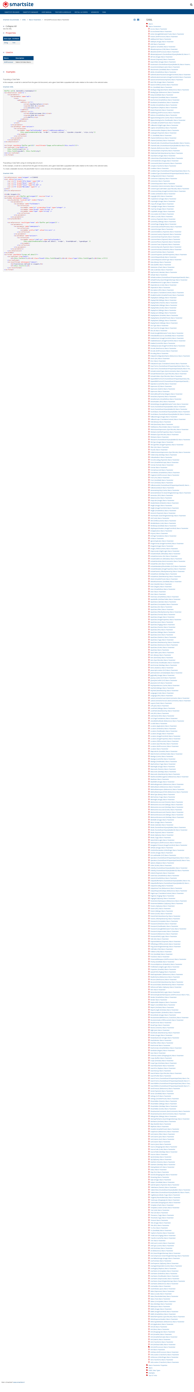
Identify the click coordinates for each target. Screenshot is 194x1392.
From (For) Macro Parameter (160, 478)
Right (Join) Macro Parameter (160, 1030)
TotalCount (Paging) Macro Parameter (163, 1235)
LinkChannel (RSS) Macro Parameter (162, 716)
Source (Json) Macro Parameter (160, 1144)
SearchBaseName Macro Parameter (162, 1066)
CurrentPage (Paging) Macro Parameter (163, 224)
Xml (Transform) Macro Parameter (161, 1342)
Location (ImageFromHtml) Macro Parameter (165, 736)
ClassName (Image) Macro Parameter (162, 156)
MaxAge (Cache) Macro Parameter (161, 756)
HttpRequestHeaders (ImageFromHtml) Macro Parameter (169, 528)
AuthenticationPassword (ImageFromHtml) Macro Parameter (170, 75)
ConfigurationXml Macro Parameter (162, 176)
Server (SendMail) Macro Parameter (162, 1094)
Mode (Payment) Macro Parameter (161, 832)
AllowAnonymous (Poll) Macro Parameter (164, 49)
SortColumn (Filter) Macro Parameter (162, 1134)
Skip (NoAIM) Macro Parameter (160, 1124)
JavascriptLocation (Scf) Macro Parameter (164, 670)
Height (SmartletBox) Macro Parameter (163, 511)
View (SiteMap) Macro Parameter (161, 1304)
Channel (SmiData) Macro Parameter (162, 140)
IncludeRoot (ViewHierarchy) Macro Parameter (165, 576)
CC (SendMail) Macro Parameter (161, 135)
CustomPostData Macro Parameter (162, 252)
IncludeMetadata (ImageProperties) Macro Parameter (168, 569)
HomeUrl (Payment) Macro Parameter (163, 513)
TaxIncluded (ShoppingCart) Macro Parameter (165, 1203)
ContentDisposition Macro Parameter (162, 184)
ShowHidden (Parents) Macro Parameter (163, 1101)
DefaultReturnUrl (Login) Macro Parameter (164, 282)
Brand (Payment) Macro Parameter (162, 110)
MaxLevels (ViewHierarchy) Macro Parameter (165, 774)
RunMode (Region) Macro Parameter (162, 1050)
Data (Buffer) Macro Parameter (160, 265)
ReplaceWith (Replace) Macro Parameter (163, 1002)
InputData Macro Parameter (159, 650)
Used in (9, 52)
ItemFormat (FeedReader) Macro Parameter (165, 663)
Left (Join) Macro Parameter (159, 706)
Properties (11, 33)
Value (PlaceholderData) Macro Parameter (164, 1296)
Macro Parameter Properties (158, 1365)
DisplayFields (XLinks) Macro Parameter (163, 308)
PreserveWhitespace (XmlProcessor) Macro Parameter (168, 959)
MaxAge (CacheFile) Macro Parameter (162, 759)
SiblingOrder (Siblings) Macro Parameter (163, 1116)
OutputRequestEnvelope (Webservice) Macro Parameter (168, 891)
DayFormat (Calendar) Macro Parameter (163, 272)
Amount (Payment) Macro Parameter (162, 59)
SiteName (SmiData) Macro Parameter (163, 1121)
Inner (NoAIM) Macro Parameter (161, 584)
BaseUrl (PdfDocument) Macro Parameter (164, 85)
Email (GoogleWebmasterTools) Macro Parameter (166, 333)
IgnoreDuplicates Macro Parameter (162, 541)
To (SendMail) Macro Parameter (161, 1230)
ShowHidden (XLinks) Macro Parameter (163, 1109)
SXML (104, 12)
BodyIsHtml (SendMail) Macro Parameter (163, 97)
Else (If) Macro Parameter (158, 331)
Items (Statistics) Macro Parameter (161, 668)
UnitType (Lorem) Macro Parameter (162, 1246)
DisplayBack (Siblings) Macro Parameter (163, 298)
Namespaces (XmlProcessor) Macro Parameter (165, 843)
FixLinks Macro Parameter (159, 450)
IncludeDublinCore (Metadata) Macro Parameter (166, 559)
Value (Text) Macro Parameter (160, 1299)
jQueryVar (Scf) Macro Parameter (161, 683)
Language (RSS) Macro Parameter (161, 696)
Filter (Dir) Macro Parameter (159, 447)
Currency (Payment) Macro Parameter (162, 219)
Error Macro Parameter (158, 361)
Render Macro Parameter (158, 1000)
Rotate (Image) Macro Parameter (161, 1035)
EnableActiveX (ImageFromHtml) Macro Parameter (167, 338)
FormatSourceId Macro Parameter (161, 470)
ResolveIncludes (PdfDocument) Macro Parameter (166, 1020)
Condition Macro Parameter (159, 168)
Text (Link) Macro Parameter (159, 1210)
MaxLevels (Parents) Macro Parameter (163, 769)
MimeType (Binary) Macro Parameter (162, 794)
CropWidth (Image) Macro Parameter (162, 211)
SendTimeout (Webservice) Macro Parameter (165, 1088)
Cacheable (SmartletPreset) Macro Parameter (165, 123)
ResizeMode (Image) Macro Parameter (163, 1015)
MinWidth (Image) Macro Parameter (162, 820)
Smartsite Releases (12, 12)
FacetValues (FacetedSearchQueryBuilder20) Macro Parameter (170, 414)
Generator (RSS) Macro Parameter (161, 495)
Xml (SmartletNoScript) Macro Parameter (163, 1337)
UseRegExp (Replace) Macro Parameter (163, 1268)
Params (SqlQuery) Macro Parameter (162, 906)
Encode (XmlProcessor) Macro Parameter (164, 351)
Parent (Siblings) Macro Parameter (161, 911)
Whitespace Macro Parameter (160, 1306)
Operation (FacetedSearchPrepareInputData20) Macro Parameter (171, 860)
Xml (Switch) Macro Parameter (160, 1339)
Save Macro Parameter (158, 1053)
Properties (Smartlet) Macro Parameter (163, 969)
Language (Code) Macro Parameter (162, 693)
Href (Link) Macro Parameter (159, 518)
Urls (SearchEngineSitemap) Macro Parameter (165, 1253)
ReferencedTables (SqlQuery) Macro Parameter (165, 987)
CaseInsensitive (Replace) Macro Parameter (164, 130)
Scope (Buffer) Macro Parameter (161, 1058)
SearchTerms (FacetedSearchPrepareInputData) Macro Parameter (172, 1078)
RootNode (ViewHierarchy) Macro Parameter (165, 1033)
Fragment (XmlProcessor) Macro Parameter (164, 475)
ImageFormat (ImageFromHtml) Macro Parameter (167, 543)
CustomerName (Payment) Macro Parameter (165, 239)
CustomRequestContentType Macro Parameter (165, 260)
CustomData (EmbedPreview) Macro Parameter (166, 227)
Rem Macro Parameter (158, 990)
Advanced (95, 12)
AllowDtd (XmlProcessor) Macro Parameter (164, 52)
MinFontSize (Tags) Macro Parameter (162, 797)
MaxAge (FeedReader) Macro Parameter (163, 761)
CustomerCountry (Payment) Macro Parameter (165, 234)
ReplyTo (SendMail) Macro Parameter (162, 1005)
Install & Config (81, 12)
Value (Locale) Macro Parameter (161, 1294)
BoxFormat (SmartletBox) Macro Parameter (164, 100)
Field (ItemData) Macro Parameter (161, 424)
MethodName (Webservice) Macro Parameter (165, 787)
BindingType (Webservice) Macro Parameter (164, 92)
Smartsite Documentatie (11, 20)
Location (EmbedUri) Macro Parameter (163, 729)
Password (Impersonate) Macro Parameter (164, 931)
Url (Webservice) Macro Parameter (161, 1251)
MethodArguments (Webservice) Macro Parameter (167, 784)
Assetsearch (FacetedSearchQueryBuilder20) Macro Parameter (171, 64)
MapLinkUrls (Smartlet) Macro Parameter (163, 751)
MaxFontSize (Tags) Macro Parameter (163, 764)
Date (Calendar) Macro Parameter (161, 270)
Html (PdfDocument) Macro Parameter (163, 521)
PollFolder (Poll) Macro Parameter (161, 949)
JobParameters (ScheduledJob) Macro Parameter (166, 673)
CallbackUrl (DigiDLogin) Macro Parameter (164, 125)
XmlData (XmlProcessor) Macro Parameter (164, 1352)
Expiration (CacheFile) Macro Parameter (163, 384)
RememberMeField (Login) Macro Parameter (165, 992)
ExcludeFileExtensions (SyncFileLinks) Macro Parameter (168, 374)
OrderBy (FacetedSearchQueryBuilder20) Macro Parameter (169, 870)
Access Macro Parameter (158, 29)
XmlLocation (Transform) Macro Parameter (164, 1355)
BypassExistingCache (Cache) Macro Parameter (166, 118)
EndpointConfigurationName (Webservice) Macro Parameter (170, 356)
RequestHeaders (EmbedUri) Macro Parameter (165, 1012)
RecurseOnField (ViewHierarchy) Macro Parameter (166, 982)
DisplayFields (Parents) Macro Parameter (163, 303)
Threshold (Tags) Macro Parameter (162, 1218)
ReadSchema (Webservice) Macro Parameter (165, 977)
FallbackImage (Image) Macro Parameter (163, 417)
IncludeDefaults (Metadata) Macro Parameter (165, 554)
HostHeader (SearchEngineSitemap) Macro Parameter (168, 516)
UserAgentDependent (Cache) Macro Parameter (166, 1266)
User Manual (47, 12)
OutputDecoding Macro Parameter (161, 886)
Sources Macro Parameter (159, 1154)
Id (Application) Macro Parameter (161, 531)
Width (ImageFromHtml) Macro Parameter (164, 1312)
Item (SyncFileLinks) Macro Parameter (162, 660)
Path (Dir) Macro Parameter (159, 939)
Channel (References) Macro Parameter (163, 138)
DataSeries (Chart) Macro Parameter (162, 267)
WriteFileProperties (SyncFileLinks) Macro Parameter (167, 1317)
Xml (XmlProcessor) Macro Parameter (162, 1347)
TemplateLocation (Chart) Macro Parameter (164, 1208)
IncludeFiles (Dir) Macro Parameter (161, 564)
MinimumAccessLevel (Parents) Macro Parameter (166, 802)
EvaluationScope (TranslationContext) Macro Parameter (168, 364)
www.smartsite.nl (18, 1382)
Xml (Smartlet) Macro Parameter (161, 1334)
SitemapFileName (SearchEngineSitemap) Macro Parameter (170, 1119)
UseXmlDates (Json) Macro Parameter (163, 1289)
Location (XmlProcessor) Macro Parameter (164, 746)
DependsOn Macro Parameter (160, 287)
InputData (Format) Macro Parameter (162, 614)
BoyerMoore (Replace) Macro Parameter (163, 107)
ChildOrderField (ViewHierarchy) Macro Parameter (166, 153)
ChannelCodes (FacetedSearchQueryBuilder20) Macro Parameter (171, 146)
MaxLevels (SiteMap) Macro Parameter (163, 772)
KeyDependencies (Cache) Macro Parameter (165, 685)
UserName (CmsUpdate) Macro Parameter (164, 1271)
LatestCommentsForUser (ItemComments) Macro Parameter (170, 701)
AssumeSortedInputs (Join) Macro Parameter (165, 67)
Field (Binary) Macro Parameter (160, 422)
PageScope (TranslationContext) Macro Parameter (167, 893)
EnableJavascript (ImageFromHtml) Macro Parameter (167, 346)
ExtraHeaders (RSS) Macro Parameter (162, 402)
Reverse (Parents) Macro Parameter (162, 1028)
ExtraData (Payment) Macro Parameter (163, 396)
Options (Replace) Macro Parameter (162, 863)
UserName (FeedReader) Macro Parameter (164, 1276)
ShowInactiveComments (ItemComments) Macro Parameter (170, 1111)
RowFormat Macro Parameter (160, 1045)
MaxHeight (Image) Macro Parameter (162, 767)
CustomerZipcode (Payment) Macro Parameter (165, 247)
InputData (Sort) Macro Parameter (161, 635)
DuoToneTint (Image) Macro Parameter (163, 328)
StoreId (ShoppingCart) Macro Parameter (163, 1175)
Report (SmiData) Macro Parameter (162, 1007)
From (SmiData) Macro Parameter (161, 483)
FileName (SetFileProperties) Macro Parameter (165, 432)
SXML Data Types (154, 1370)
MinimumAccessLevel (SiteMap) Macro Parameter (166, 807)
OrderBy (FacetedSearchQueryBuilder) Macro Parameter (168, 868)
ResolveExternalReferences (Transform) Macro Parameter (169, 1017)
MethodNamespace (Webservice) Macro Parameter (167, 789)
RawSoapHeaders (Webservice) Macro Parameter (166, 974)
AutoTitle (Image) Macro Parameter (162, 82)
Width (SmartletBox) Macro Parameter (163, 1314)
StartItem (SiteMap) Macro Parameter (162, 1164)
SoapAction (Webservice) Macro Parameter (164, 1132)
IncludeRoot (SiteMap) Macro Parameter (163, 574)
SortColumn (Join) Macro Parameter (162, 1137)
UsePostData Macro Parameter (160, 1261)
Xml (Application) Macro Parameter (161, 1324)
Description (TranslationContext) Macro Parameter (167, 293)
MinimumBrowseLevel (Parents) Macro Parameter (166, 812)
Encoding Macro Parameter (159, 353)
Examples (10, 71)
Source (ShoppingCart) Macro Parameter (163, 1147)
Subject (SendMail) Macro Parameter (162, 1182)
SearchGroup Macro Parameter (160, 1071)
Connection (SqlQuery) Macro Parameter (163, 178)
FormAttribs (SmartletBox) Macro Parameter (165, 472)
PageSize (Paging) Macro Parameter (162, 896)
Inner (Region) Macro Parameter (161, 587)
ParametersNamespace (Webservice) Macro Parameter (168, 901)
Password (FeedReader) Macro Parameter (164, 926)
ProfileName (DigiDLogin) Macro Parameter (164, 967)
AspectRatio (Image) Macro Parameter (163, 62)
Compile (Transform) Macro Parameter (163, 166)
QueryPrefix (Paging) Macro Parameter (163, 972)
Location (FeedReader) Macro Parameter (163, 731)
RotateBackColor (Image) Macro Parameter (164, 1038)
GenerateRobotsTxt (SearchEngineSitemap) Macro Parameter (170, 493)
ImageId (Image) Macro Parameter (161, 546)
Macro (151, 24)
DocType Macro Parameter (159, 325)
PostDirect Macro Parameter (159, 957)
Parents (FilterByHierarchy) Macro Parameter (165, 919)
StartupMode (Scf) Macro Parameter (162, 1167)
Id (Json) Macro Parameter (159, 533)
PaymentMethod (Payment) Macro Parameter (165, 941)
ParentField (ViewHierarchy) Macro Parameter (165, 916)
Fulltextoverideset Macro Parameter (162, 488)
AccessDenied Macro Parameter (161, 31)
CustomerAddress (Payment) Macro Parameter (165, 232)
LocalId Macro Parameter (158, 723)
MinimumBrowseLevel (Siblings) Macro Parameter (166, 815)
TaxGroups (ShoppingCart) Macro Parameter (165, 1200)
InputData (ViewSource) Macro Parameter (164, 645)
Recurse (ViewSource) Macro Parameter (163, 979)
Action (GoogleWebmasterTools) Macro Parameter (167, 34)
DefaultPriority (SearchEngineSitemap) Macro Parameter (168, 280)
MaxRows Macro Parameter (159, 779)
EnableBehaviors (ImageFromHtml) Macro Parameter (168, 341)
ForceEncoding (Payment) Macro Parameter (164, 460)
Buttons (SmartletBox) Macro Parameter (163, 115)
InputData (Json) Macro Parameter (161, 622)
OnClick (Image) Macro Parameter (161, 853)
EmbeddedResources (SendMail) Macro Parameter (167, 336)
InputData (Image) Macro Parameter (162, 617)
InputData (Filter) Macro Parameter (162, 609)
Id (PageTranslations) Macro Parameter (163, 536)
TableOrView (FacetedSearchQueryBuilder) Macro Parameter (170, 1190)
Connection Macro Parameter (160, 181)
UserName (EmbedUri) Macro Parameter (163, 1273)
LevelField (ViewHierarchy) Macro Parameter (164, 711)
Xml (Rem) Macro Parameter (159, 1329)
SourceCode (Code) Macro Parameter (162, 1149)
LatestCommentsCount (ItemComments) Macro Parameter (169, 698)
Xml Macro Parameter (157, 1350)
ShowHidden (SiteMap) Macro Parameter (163, 1106)
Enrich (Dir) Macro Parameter (160, 358)
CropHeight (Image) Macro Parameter (162, 201)
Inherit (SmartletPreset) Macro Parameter (164, 579)
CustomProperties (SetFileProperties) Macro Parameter (168, 255)
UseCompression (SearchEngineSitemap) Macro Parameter (169, 1256)
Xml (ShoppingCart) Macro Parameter (162, 1332)
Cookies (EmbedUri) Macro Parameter (162, 194)
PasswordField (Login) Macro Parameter (163, 936)
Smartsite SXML (8, 87)
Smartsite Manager (30, 12)
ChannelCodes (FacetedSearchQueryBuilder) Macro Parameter (170, 143)
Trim (13, 43)
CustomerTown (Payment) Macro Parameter (165, 244)
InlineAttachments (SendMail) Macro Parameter (166, 581)
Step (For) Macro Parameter (159, 1172)
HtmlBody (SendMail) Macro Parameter (163, 526)
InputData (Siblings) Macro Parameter (162, 632)
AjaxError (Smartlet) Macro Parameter (162, 47)
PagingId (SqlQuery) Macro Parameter (162, 898)
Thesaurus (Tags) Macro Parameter (162, 1215)
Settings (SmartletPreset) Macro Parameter (164, 1099)
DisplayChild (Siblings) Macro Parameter (163, 300)
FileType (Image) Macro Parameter (161, 442)
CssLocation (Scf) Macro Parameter (162, 214)
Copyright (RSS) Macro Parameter (161, 196)
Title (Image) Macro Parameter (160, 1223)
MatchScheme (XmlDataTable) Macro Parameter (166, 754)
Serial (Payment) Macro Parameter (161, 1091)
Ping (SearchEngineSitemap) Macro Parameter (165, 947)
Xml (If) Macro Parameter (158, 1327)
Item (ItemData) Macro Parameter (161, 658)
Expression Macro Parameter (160, 391)
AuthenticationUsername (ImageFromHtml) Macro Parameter (170, 77)
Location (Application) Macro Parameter (163, 726)
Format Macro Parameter (158, 467)
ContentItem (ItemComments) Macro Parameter (166, 186)
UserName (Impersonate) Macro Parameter (164, 1279)
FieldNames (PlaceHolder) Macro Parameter (164, 427)
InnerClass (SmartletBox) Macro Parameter (164, 597)
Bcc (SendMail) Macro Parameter (161, 87)
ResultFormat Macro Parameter (160, 1023)
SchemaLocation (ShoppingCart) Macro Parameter (167, 1055)
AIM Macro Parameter (157, 44)
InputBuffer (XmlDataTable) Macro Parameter (165, 599)
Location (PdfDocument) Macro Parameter (164, 741)
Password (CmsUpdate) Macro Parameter (164, 921)
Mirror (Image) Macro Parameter (161, 822)
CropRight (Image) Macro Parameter (162, 206)
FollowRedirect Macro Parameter (161, 457)
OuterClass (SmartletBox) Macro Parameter (164, 876)
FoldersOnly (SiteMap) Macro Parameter (163, 455)
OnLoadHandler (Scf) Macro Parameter (163, 855)
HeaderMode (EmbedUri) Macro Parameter (164, 503)
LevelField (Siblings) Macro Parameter (162, 708)
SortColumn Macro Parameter (160, 1142)
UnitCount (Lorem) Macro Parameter (162, 1243)
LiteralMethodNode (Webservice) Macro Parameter (167, 721)
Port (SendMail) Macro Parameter (161, 954)
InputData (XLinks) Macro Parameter (162, 647)
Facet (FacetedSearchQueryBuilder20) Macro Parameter (168, 409)
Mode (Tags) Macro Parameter (160, 838)
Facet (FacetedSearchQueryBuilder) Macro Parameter (168, 407)
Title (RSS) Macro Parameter (159, 1225)
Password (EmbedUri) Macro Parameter (163, 924)
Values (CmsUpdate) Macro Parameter (163, 1301)
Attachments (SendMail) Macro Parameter (164, 69)
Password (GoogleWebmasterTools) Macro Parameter (168, 929)
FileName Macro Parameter (159, 437)
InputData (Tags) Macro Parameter (162, 640)
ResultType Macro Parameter (160, 1025)
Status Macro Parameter (158, 1170)
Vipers (150, 1368)
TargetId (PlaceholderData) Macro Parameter (165, 1197)
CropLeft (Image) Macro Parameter (162, 204)
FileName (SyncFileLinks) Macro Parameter (164, 434)
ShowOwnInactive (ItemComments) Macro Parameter (168, 1114)
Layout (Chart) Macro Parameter (161, 703)
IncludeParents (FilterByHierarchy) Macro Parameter (167, 571)
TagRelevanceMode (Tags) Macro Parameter (165, 1195)
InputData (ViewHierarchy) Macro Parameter (165, 642)
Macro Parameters (35, 20)
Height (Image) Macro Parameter (161, 505)
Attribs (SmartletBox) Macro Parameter (163, 72)
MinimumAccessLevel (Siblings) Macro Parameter (166, 805)
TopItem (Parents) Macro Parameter (162, 1233)
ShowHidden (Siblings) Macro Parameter (163, 1104)
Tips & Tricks (153, 1375)
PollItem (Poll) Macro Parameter (161, 952)
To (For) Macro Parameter (159, 1228)
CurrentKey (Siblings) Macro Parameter (163, 222)
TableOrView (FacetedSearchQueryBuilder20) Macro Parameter (171, 1192)
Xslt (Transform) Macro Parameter (161, 1360)
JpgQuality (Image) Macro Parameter (162, 675)
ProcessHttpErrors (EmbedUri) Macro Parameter (166, 964)
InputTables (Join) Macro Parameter (162, 652)
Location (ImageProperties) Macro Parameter (165, 739)
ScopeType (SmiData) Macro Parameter (163, 1063)
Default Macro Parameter (158, 275)
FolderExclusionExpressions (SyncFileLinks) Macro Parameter (170, 452)
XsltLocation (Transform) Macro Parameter (164, 1362)
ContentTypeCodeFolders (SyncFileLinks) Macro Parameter (169, 189)
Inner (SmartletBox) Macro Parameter (162, 589)
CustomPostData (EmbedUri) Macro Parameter (166, 249)
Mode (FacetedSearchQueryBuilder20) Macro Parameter (168, 830)
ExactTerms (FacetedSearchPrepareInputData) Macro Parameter (171, 366)
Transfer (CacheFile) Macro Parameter (163, 1238)
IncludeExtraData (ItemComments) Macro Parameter (167, 561)
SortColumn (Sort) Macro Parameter (162, 1139)
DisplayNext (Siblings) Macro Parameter (163, 320)
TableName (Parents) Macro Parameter (163, 1187)
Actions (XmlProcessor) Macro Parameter (164, 37)
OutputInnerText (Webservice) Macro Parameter (166, 888)
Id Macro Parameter (157, 538)
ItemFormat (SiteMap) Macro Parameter (163, 665)
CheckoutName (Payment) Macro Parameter (165, 151)
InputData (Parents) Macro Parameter (162, 627)
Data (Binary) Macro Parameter (160, 262)
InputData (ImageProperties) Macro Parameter (165, 620)
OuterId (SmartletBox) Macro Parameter (163, 878)
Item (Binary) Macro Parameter (160, 655)
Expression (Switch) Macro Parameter (162, 389)
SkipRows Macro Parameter (159, 1126)
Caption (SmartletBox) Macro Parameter (163, 128)
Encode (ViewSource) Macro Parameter (163, 348)
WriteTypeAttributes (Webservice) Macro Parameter (167, 1322)
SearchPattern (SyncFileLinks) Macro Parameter (166, 1073)
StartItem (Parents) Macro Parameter (162, 1162)
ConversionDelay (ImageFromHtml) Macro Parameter (168, 191)
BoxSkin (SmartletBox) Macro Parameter (163, 105)
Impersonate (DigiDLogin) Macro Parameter (164, 551)
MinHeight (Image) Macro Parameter (162, 799)
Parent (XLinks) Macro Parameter (161, 914)
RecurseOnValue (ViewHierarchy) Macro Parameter (167, 985)
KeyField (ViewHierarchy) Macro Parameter (164, 690)
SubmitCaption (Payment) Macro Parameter (164, 1185)
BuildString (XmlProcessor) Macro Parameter (165, 113)
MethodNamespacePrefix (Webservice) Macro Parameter (169, 792)
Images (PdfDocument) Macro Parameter (164, 549)
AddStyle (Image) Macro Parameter (162, 42)
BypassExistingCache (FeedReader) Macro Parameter (167, 120)
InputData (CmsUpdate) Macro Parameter (164, 604)
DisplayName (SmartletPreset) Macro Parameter (166, 318)
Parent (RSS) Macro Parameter (160, 908)
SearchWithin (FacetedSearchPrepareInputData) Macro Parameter (172, 1083)
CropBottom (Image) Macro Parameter (163, 199)
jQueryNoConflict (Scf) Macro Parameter (163, 680)
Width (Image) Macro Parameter (161, 1309)
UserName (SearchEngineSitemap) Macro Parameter (167, 1281)
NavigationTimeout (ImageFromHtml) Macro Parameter (168, 845)
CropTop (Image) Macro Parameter (162, 209)
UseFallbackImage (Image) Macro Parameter (165, 1258)
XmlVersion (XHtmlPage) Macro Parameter (164, 1357)
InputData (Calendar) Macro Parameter (163, 602)
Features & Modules (63, 12)
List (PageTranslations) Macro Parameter (164, 718)
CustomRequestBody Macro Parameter (163, 257)
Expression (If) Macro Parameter (161, 386)
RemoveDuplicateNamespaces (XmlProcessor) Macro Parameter (171, 995)
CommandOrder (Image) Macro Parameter (164, 161)
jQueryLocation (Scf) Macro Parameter (163, 678)
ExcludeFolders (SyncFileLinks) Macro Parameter (166, 376)
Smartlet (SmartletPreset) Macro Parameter (164, 1129)
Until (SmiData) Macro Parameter (161, 1248)
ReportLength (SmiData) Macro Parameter (164, 1010)
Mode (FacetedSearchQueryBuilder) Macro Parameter (168, 827)
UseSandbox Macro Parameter (160, 1286)
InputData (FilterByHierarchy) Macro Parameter (165, 612)
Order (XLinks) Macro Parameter (161, 865)
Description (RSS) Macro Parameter (162, 290)
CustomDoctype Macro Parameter (161, 229)
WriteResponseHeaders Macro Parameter (164, 1319)
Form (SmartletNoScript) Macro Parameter (164, 462)
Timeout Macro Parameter (159, 1220)
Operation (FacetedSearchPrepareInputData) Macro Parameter (171, 858)
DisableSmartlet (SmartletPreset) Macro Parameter (167, 295)
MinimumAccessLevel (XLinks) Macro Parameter (166, 810)
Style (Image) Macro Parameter (160, 1180)
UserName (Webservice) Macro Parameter (164, 1284)
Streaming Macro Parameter (159, 1177)
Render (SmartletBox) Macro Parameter (163, 997)
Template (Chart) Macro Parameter (162, 1205)
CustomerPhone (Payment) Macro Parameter (165, 242)
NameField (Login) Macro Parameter (162, 840)
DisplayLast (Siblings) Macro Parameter (163, 313)
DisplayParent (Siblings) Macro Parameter (164, 323)
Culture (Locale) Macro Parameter (161, 216)
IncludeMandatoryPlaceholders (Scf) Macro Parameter (168, 566)
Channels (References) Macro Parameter (163, 148)
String (6, 43)
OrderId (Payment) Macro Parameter (162, 873)
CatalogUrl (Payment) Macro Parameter (163, 133)
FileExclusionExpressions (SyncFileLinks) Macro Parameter (169, 429)
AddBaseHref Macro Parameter (160, 39)
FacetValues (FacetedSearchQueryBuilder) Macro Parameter (170, 412)
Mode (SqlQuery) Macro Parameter (161, 835)
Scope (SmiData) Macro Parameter (161, 1061)
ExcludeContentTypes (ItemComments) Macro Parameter (169, 371)
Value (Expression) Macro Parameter (162, 1291)
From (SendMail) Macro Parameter (161, 480)
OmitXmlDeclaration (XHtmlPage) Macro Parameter (167, 850)
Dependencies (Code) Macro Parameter (163, 285)
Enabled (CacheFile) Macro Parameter (162, 343)
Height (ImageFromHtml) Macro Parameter (164, 508)
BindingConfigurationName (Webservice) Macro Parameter (169, 90)
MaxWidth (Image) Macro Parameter (162, 782)
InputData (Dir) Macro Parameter (161, 607)
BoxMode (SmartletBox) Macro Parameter (164, 102)
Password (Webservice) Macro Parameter (164, 934)
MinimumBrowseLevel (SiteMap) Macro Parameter (167, 817)
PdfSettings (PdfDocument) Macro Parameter (165, 944)
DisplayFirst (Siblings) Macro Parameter (163, 310)
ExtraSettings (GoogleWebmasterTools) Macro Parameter (169, 404)
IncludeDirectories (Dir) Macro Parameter (164, 556)
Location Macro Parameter (159, 749)
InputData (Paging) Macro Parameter (162, 625)
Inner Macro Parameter (158, 592)
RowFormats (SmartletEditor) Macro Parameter (166, 1048)
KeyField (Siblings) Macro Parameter (162, 688)
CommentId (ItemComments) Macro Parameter (166, 163)
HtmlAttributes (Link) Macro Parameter (163, 523)
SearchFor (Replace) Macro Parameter (163, 1068)
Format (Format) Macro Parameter (161, 465)
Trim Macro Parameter (158, 1241)
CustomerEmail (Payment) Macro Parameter (165, 237)
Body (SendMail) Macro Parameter (161, 95)
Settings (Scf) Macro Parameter (160, 1096)
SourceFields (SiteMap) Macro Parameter (163, 1152)
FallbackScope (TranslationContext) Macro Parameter (168, 419)
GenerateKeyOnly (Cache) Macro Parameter (164, 490)
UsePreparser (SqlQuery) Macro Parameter (164, 1263)
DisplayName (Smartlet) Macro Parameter (164, 315)
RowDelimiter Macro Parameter (160, 1040)
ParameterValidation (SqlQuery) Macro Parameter (166, 903)
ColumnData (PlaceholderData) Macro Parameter (166, 158)
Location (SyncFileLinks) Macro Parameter (164, 744)
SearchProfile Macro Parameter (160, 1076)
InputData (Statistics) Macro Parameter (163, 637)
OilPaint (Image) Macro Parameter (161, 848)
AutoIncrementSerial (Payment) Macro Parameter (166, 80)
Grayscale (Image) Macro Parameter (162, 500)
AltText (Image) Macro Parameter (161, 57)
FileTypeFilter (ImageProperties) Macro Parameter (166, 445)
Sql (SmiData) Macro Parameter (160, 1157)
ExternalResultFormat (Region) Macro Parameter (166, 394)
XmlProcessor (8, 62)
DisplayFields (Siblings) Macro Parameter (163, 305)
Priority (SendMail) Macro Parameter (162, 962)
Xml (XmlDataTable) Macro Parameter (163, 1344)
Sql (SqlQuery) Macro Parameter (161, 1159)
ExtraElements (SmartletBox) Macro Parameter (165, 399)
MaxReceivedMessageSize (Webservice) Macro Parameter (169, 777)
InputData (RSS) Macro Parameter (161, 630)
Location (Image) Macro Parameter (162, 734)
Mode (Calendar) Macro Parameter (161, 825)
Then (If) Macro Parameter (159, 1213)
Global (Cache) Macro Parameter (161, 498)
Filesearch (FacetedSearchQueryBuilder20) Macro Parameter (170, 440)
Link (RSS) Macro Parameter (159, 713)
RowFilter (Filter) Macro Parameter (161, 1043)
